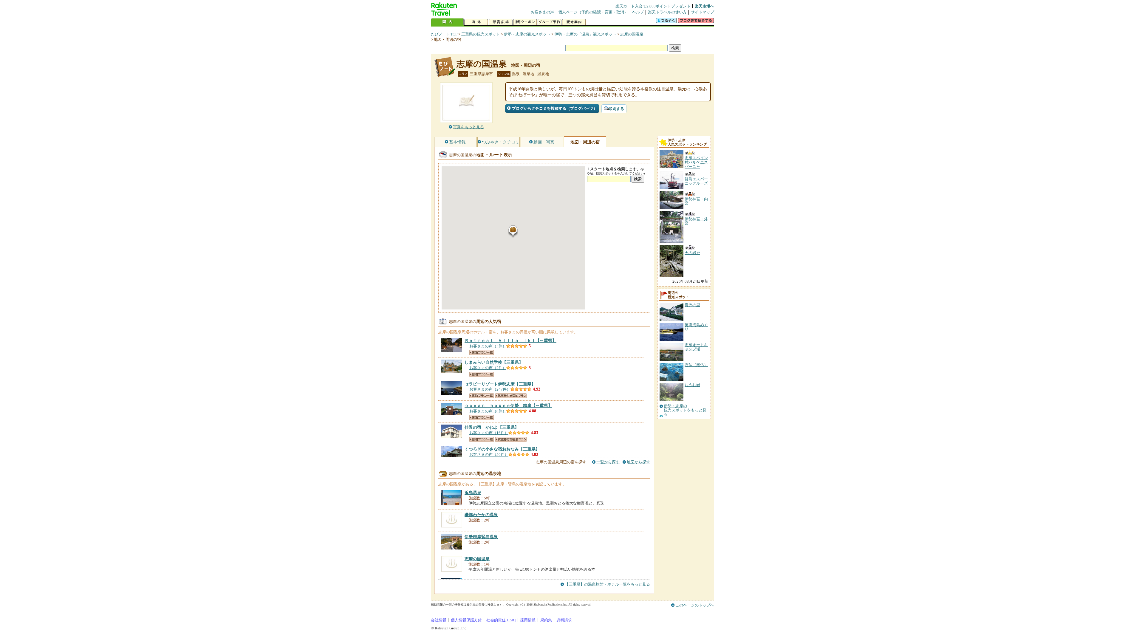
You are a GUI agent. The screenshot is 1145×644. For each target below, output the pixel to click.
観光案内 (574, 22)
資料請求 (564, 620)
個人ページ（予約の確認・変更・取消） (593, 12)
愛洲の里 (692, 305)
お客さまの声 (542, 12)
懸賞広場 (501, 22)
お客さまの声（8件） (487, 411)
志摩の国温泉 (631, 34)
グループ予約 (549, 22)
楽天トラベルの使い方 (667, 12)
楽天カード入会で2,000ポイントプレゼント (653, 6)
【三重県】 (510, 340)
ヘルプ (638, 12)
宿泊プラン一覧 (481, 352)
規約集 (546, 620)
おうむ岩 (692, 385)
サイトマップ (702, 12)
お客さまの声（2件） (487, 368)
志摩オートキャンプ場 (696, 347)
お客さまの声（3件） (487, 346)
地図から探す (638, 462)
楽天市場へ (704, 6)
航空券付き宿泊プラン (511, 395)
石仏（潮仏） (696, 365)
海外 (476, 22)
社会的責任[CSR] (501, 620)
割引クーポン (525, 22)
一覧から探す (608, 462)
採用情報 (528, 620)
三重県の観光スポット (480, 34)
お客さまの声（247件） (489, 389)
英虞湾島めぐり (696, 327)
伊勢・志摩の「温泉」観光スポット (585, 34)
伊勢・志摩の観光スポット (527, 34)
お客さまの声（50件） (488, 454)
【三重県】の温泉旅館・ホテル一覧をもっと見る (607, 584)
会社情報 (438, 620)
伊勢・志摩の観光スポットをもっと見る (685, 410)
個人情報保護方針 (466, 620)
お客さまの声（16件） (488, 433)
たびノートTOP (444, 34)
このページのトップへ (694, 605)
